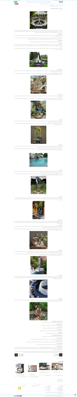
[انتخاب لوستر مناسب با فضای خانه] (57, 366)
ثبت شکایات (55, 0)
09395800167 (18, 0)
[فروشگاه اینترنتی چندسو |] (60, 2)
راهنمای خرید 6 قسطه (61, 0)
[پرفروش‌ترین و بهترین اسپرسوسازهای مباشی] (20, 368)
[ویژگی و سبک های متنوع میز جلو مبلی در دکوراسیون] (44, 366)
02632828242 (58, 0)
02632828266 (15, 0)
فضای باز (47, 221)
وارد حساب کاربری (57, 381)
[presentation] (15, 361)
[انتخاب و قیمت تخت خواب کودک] (32, 368)
